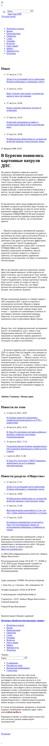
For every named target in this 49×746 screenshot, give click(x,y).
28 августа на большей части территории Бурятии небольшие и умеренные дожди (26, 80)
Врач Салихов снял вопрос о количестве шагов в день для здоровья (25, 94)
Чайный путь (13, 51)
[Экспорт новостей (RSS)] (24, 21)
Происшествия (13, 33)
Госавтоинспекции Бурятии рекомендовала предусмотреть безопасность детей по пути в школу (27, 448)
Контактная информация (18, 668)
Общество (11, 36)
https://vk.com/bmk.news (12, 549)
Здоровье (11, 41)
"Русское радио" (8, 16)
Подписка (5, 734)
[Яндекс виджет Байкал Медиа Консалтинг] (24, 24)
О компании (12, 663)
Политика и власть (15, 28)
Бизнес (10, 31)
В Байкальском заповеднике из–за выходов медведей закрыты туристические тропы (27, 140)
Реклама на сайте (14, 665)
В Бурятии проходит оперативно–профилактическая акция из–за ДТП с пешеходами (24, 420)
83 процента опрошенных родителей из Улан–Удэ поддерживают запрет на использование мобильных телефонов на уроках (26, 526)
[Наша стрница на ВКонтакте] (24, 19)
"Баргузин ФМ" (14, 14)
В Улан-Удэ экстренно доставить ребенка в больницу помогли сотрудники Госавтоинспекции (26, 434)
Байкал (10, 48)
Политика (11, 53)
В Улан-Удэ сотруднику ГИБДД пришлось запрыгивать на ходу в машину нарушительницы (26, 463)
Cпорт (9, 38)
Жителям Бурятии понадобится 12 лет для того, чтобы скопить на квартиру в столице (27, 511)
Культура (11, 43)
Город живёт (12, 46)
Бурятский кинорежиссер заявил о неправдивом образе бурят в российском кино (25, 124)
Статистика (12, 670)
